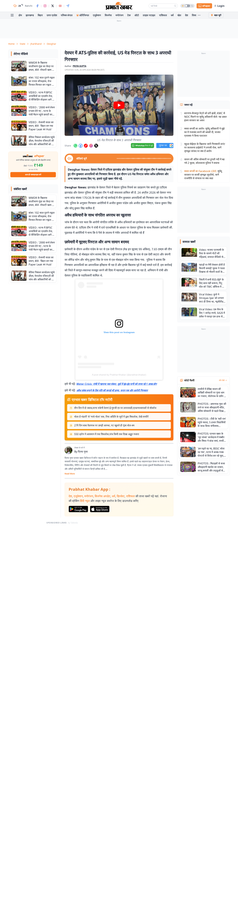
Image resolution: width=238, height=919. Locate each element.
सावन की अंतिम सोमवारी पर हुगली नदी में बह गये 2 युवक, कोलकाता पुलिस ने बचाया (204, 161)
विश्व (194, 15)
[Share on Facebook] (81, 146)
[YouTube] (60, 5)
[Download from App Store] (99, 509)
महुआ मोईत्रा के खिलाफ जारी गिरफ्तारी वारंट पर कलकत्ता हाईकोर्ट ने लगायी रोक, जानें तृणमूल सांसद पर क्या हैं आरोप (204, 147)
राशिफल (163, 15)
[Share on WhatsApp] (75, 146)
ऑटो (137, 15)
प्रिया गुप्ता (83, 451)
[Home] (119, 6)
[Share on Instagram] (91, 146)
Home (11, 43)
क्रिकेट (121, 496)
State (22, 43)
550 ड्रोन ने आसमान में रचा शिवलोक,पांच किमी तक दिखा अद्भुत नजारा (106, 434)
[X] (52, 5)
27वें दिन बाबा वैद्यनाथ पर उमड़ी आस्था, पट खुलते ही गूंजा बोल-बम (104, 425)
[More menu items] (199, 15)
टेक (129, 15)
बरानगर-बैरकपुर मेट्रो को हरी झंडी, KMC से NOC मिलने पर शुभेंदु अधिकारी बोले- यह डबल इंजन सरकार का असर (205, 116)
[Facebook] (37, 5)
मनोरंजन (119, 15)
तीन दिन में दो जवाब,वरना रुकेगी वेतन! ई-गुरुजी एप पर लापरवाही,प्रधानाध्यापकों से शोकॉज (115, 408)
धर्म (172, 15)
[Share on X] (96, 146)
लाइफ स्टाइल (149, 15)
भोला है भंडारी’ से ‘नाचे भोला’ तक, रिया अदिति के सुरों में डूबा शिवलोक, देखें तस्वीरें (111, 416)
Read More (70, 473)
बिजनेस (108, 15)
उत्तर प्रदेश (52, 15)
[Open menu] (12, 15)
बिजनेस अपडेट (102, 496)
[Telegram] (67, 5)
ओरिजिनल (84, 15)
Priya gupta (79, 66)
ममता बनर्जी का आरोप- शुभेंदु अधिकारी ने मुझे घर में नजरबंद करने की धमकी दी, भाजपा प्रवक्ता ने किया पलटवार (204, 132)
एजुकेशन (97, 15)
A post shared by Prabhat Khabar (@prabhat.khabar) (119, 374)
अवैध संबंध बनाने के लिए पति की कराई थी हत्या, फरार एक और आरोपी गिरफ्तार (112, 390)
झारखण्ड (30, 15)
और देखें (221, 380)
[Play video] (119, 105)
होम (20, 15)
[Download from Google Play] (78, 509)
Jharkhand (36, 43)
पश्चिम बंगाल (67, 15)
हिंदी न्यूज (85, 501)
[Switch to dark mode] (187, 6)
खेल (179, 15)
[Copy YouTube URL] (86, 146)
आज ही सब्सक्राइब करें (33, 174)
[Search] (175, 5)
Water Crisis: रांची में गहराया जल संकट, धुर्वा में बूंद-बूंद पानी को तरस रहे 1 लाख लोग (116, 384)
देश (186, 15)
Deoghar (51, 43)
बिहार (40, 15)
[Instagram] (45, 5)
